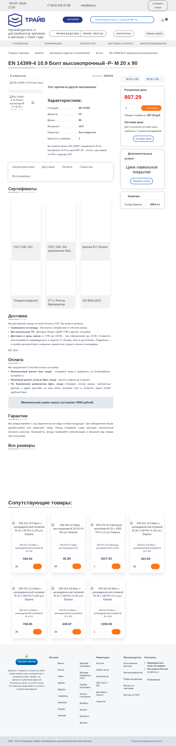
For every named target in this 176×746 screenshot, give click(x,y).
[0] (163, 19)
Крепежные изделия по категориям (70, 53)
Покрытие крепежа (133, 679)
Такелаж (62, 715)
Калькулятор (102, 676)
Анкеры (61, 709)
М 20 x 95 (153, 79)
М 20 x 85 (132, 79)
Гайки (60, 676)
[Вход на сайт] (140, 8)
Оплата (67, 166)
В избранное (17, 75)
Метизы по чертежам (129, 687)
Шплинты (84, 716)
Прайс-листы (102, 670)
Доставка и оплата (101, 693)
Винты (61, 663)
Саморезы (63, 696)
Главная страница (18, 53)
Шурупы (62, 689)
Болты (99, 53)
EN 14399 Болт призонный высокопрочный (133, 53)
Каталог (39, 53)
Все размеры (21, 176)
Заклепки (62, 702)
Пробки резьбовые (85, 686)
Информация (153, 679)
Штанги (83, 710)
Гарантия (101, 701)
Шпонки (83, 723)
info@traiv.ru (153, 672)
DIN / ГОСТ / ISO (102, 684)
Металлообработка (133, 672)
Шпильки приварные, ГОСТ (85, 675)
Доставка (48, 166)
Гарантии (86, 166)
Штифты (84, 703)
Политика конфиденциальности (146, 741)
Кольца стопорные (85, 695)
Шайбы (61, 683)
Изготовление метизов (130, 664)
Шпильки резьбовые (85, 664)
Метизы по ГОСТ (132, 695)
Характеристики (23, 166)
